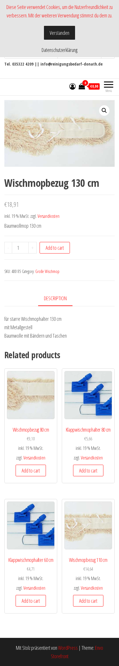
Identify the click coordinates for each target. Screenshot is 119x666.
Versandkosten (49, 216)
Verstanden (59, 32)
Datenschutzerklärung (59, 49)
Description (55, 298)
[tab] (59, 298)
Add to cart (55, 247)
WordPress (68, 647)
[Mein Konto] (72, 86)
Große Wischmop (47, 271)
